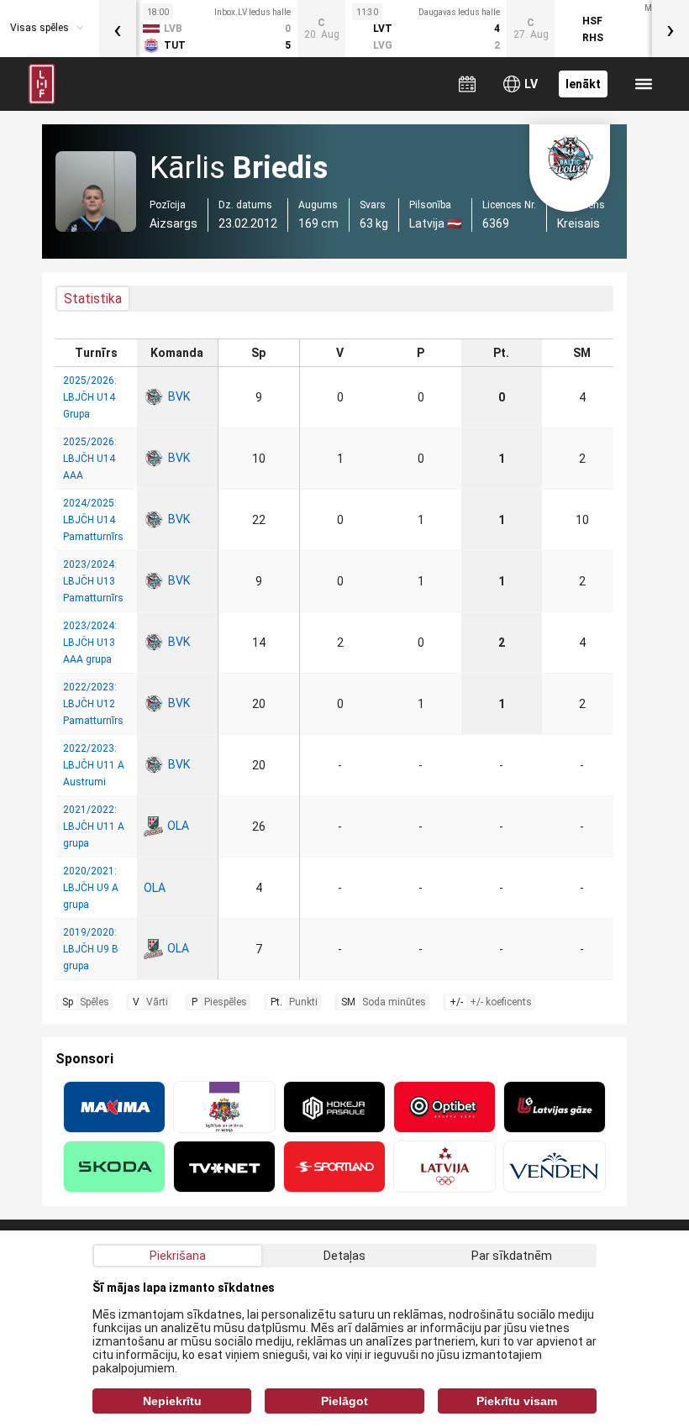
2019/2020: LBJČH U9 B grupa (90, 949)
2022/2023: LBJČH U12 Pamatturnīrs (93, 704)
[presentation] (117, 28)
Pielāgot (344, 1401)
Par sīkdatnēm (511, 1255)
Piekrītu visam (516, 1401)
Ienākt (583, 84)
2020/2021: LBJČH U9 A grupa (90, 887)
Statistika (93, 299)
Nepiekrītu (172, 1401)
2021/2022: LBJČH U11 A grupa (93, 826)
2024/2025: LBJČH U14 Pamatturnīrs (93, 520)
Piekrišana (178, 1255)
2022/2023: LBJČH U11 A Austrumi (93, 765)
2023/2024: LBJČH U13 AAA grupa (90, 642)
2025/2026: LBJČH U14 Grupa (90, 397)
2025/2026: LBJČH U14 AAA (90, 458)
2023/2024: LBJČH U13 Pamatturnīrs (93, 581)
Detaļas (344, 1255)
